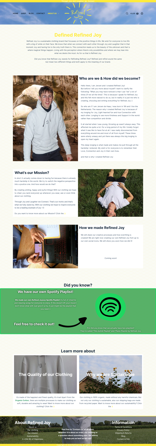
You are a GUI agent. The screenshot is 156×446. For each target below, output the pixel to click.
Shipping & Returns (123, 433)
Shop (23, 13)
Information (123, 422)
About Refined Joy (33, 422)
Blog (31, 13)
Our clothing (32, 430)
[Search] (127, 13)
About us (33, 427)
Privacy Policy (123, 430)
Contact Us (78, 429)
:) (98, 445)
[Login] (142, 13)
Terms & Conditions (123, 427)
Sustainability (32, 436)
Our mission (33, 433)
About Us (52, 13)
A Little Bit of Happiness (32, 439)
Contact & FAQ (123, 439)
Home (15, 13)
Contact (40, 13)
